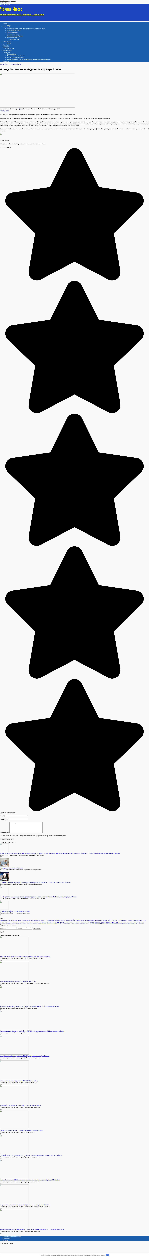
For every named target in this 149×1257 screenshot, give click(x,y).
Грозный (48, 920)
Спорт (8, 25)
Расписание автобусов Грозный (16, 55)
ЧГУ (61, 923)
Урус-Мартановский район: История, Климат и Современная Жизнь (26, 28)
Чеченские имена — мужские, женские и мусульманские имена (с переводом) (29, 59)
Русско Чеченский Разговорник (15, 57)
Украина (39, 923)
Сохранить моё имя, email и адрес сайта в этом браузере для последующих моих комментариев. (34, 836)
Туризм (35, 923)
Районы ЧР (6, 26)
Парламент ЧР (123, 920)
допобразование (109, 922)
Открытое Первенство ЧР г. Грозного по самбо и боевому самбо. (21, 1130)
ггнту (87, 923)
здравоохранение (125, 923)
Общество (111, 920)
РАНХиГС (2, 923)
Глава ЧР (43, 920)
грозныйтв (95, 922)
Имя (2, 816)
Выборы (38, 920)
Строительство (30, 923)
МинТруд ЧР (10, 48)
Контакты (6, 61)
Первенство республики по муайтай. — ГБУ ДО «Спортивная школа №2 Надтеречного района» (32, 1031)
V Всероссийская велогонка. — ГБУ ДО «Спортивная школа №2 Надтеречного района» (29, 1006)
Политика (6, 46)
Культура (6, 45)
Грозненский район (12, 32)
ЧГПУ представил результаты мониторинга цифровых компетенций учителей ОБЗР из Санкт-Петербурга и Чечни (38, 897)
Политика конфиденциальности (12, 1236)
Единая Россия (63, 920)
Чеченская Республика (70, 923)
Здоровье (70, 920)
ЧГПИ (43, 923)
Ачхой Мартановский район (15, 36)
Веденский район (12, 37)
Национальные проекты (93, 920)
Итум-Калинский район (13, 30)
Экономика (82, 923)
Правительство (137, 920)
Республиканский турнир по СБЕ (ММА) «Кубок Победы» (19, 1081)
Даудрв (57, 920)
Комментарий (4, 832)
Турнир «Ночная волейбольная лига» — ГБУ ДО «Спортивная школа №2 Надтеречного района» (32, 1229)
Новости (5, 23)
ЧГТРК (55, 922)
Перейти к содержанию (8, 1)
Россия (13, 923)
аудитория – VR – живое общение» (11, 868)
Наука (86, 920)
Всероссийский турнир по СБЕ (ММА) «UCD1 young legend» (20, 1105)
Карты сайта (7, 1238)
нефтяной (141, 923)
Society (15, 920)
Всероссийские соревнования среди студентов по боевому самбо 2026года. (25, 1205)
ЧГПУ (49, 923)
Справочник (6, 52)
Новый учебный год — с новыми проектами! (15, 911)
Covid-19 (10, 920)
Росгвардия (8, 923)
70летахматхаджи (3, 920)
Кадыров (76, 920)
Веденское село (14, 39)
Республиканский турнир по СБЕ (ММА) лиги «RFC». (18, 981)
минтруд (134, 923)
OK (107, 1255)
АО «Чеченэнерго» (26, 920)
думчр (119, 923)
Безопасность (33, 920)
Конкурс (82, 920)
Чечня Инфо (11, 9)
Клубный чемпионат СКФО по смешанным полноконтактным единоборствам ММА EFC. (30, 1180)
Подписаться (36, 928)
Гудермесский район (13, 34)
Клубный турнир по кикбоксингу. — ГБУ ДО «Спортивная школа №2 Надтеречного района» (31, 1155)
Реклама (5, 1240)
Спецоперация (18, 923)
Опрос (116, 920)
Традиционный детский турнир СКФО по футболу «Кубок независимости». (25, 956)
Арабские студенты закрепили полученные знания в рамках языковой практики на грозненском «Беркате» (35, 882)
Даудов (52, 920)
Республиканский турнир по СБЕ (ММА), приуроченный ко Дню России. (24, 1056)
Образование (7, 41)
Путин (144, 920)
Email (2, 819)
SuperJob (19, 920)
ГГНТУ (9, 43)
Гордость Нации (11, 54)
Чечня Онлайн (7, 50)
